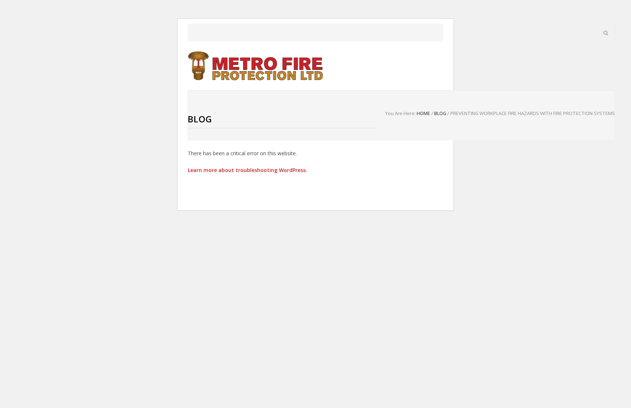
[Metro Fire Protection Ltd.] (255, 65)
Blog (200, 119)
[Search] (606, 33)
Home (423, 113)
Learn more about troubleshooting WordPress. (247, 170)
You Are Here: (400, 113)
